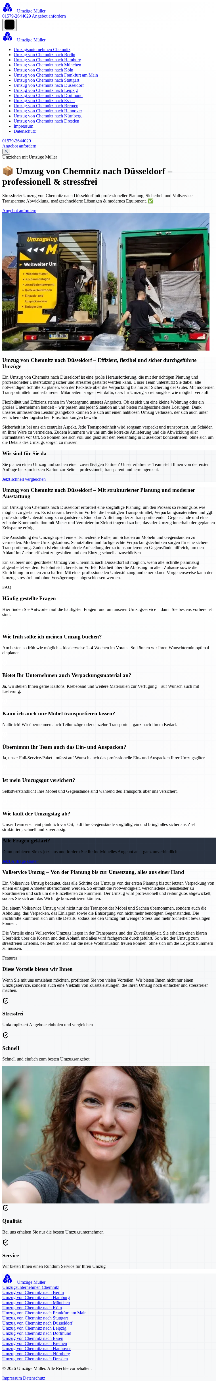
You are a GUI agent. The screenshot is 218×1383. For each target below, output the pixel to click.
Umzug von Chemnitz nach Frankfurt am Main (56, 75)
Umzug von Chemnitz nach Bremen (46, 105)
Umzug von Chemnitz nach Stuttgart (46, 80)
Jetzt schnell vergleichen (24, 479)
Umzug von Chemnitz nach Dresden (46, 121)
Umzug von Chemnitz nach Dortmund (48, 95)
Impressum (23, 126)
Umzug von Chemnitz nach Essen (44, 100)
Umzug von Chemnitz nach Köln (43, 70)
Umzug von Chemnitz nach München (47, 64)
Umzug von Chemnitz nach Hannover (48, 110)
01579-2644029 (16, 16)
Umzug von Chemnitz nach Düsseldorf (49, 85)
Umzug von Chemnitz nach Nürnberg (47, 115)
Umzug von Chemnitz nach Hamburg (47, 59)
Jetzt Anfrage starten (20, 861)
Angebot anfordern (49, 16)
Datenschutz (25, 131)
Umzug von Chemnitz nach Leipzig (46, 90)
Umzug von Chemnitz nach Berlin (44, 54)
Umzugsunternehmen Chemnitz (42, 49)
